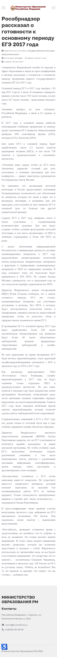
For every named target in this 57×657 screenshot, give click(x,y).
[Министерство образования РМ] (28, 7)
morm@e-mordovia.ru (16, 624)
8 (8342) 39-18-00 (14, 629)
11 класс (19, 58)
